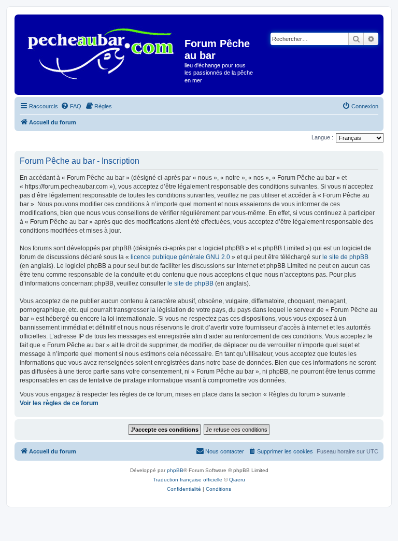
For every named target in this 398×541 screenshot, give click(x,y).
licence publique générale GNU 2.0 (180, 257)
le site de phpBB (345, 257)
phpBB (175, 470)
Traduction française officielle (187, 479)
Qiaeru (237, 479)
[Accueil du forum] (100, 50)
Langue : (322, 137)
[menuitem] (71, 106)
